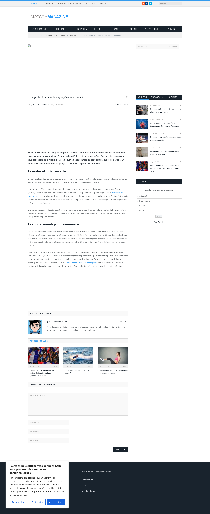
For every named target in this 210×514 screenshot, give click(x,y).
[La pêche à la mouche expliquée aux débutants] (78, 68)
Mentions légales (89, 491)
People (142, 205)
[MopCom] (49, 16)
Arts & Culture (40, 29)
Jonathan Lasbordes (40, 105)
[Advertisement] (78, 131)
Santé (117, 29)
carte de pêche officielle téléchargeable (81, 262)
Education (81, 29)
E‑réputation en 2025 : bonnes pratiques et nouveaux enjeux (165, 138)
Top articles (157, 97)
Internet (99, 29)
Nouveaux (142, 97)
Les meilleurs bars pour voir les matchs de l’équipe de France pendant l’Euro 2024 (42, 373)
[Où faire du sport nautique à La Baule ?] (78, 357)
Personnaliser (18, 502)
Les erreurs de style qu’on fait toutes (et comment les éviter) (165, 152)
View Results (159, 222)
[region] (37, 484)
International (144, 201)
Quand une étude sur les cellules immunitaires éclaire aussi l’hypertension (166, 124)
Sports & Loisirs (121, 105)
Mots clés (172, 97)
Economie (60, 29)
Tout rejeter (37, 502)
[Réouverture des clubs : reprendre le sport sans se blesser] (113, 357)
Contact (85, 485)
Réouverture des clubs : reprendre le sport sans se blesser (114, 371)
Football (142, 210)
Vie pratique (151, 29)
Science (134, 29)
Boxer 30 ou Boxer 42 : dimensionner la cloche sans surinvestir (76, 3)
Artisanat (143, 196)
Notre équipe (87, 479)
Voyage (172, 29)
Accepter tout (55, 502)
